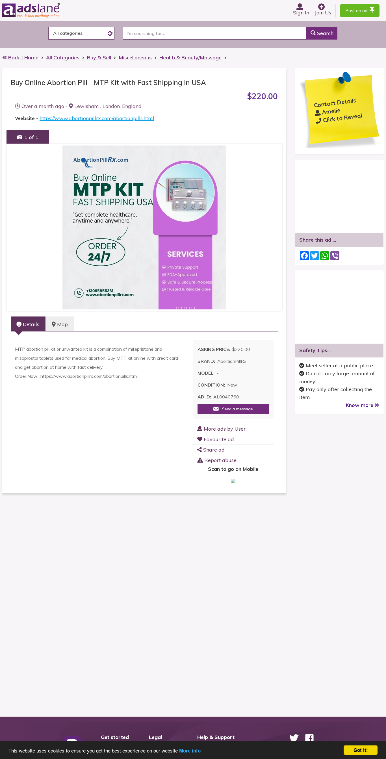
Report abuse (220, 460)
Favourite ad (218, 439)
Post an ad (356, 10)
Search (324, 33)
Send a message (236, 408)
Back (14, 57)
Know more (360, 405)
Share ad (213, 449)
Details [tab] (30, 324)
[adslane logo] (40, 10)
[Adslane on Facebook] (309, 738)
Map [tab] (62, 324)
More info (190, 750)
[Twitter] (294, 738)
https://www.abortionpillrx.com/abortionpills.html (97, 118)
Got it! (361, 750)
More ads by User (224, 429)
